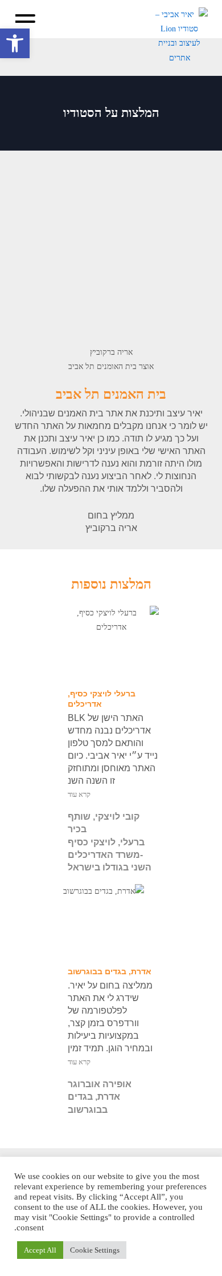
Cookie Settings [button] (95, 1250)
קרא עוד (79, 794)
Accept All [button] (40, 1250)
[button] (15, 43)
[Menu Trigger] (25, 21)
